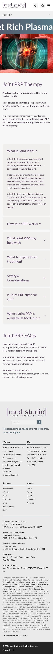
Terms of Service (34, 580)
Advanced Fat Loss (35, 461)
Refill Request (9, 506)
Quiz (5, 503)
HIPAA (25, 580)
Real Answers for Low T (37, 447)
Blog (5, 495)
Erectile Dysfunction (36, 458)
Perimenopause (9, 458)
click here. (20, 620)
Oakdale (36, 609)
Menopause (8, 451)
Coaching (7, 499)
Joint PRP (7, 471)
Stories (30, 492)
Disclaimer (45, 580)
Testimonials (8, 488)
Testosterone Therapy (37, 451)
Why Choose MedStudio (13, 447)
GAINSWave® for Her (12, 454)
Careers (30, 503)
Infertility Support (10, 475)
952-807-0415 (9, 560)
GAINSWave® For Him (36, 454)
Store (5, 510)
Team (29, 495)
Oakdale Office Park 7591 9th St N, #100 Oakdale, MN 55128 (20, 535)
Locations (31, 499)
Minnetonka (25, 609)
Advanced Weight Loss (12, 461)
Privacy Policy (17, 580)
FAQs (29, 488)
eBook (5, 492)
